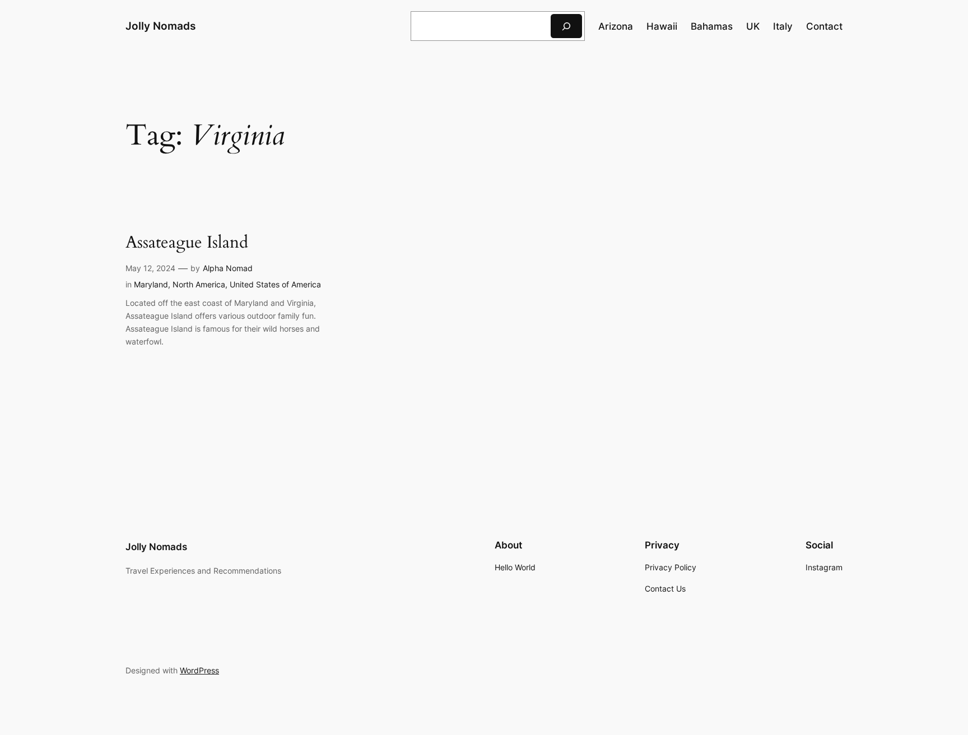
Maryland (151, 284)
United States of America (275, 284)
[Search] (566, 26)
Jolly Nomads (160, 25)
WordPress (199, 670)
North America (199, 284)
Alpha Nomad (228, 268)
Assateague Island (186, 243)
